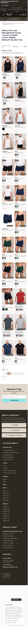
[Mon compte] (23, 14)
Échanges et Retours (8, 536)
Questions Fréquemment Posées (12, 531)
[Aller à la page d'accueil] (9, 15)
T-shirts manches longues (10, 470)
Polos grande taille (8, 455)
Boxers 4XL (6, 498)
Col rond (5, 468)
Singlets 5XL (6, 513)
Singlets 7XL (6, 518)
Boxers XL (5, 491)
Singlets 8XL (6, 520)
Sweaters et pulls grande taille (11, 452)
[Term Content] (26, 19)
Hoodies (5, 479)
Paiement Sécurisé (8, 545)
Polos (4, 484)
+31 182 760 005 (7, 565)
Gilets (4, 481)
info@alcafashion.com (10, 567)
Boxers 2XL (6, 493)
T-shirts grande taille (8, 450)
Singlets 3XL (6, 509)
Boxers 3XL (6, 495)
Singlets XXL (6, 506)
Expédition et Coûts (8, 533)
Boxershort (5, 228)
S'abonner (14, 400)
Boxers (5, 487)
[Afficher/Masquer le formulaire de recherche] (20, 14)
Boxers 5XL (6, 500)
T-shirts (5, 463)
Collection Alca (7, 447)
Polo (3, 357)
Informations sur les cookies (10, 622)
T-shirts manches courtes (9, 473)
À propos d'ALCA (7, 459)
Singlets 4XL (6, 511)
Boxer (16, 151)
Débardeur (5, 74)
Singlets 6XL (6, 516)
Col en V (5, 466)
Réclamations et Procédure (10, 538)
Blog (9, 599)
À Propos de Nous (7, 547)
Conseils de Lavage (8, 543)
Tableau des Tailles (8, 540)
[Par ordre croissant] (25, 46)
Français (6, 5)
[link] (5, 373)
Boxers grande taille (8, 457)
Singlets (5, 503)
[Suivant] (22, 373)
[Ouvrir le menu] (3, 14)
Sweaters (5, 476)
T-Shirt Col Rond (19, 306)
